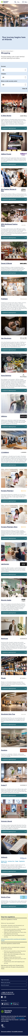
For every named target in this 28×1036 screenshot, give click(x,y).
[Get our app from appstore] (5, 1004)
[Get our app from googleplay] (14, 1004)
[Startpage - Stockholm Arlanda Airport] (4, 2)
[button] (24, 2)
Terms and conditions (6, 1031)
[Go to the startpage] (6, 1011)
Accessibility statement (17, 1031)
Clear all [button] (24, 88)
